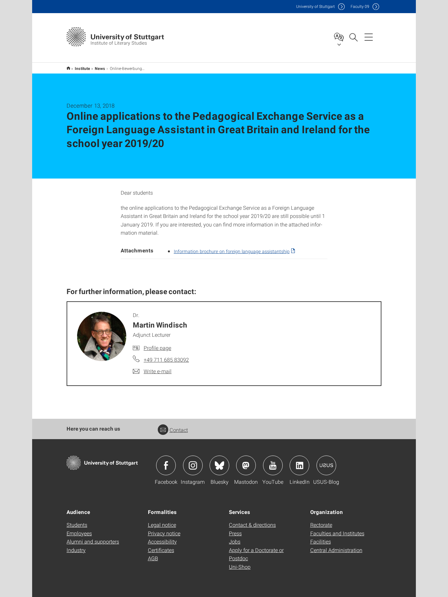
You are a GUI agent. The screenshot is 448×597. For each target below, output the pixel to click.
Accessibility (162, 541)
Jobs (234, 541)
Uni (315, 6)
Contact (179, 429)
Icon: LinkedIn (299, 465)
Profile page (157, 347)
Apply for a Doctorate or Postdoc (256, 554)
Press (235, 533)
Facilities (320, 541)
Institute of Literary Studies (68, 68)
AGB (153, 558)
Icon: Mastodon (246, 465)
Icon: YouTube (273, 465)
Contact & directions (252, 524)
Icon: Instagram (193, 465)
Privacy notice (164, 533)
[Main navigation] (369, 37)
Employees (79, 533)
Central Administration (336, 549)
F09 (360, 6)
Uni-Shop (240, 566)
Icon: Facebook (166, 465)
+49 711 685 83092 (166, 359)
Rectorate (321, 524)
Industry (76, 549)
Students (77, 524)
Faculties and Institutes (337, 533)
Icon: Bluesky (219, 465)
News (100, 68)
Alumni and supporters (93, 541)
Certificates (161, 549)
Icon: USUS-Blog (326, 465)
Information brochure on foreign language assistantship (232, 251)
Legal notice (162, 524)
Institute (82, 68)
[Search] (353, 37)
